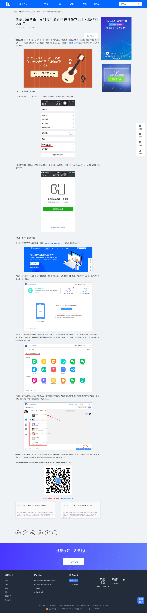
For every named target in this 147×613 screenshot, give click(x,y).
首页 (46, 4)
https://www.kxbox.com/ (52, 243)
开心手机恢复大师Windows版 (44, 580)
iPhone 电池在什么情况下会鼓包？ (42, 505)
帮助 (85, 4)
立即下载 (90, 35)
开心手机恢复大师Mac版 (43, 584)
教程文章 (22, 12)
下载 (59, 4)
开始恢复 (73, 562)
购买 (6, 588)
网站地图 (106, 605)
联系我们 (97, 4)
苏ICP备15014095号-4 (93, 609)
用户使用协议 (96, 605)
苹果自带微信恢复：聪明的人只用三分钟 (89, 505)
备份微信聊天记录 (75, 43)
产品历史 (37, 588)
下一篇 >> (67, 506)
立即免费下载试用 (66, 498)
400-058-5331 (74, 584)
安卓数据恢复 (39, 592)
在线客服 (73, 580)
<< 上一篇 (21, 506)
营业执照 (8, 600)
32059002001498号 (66, 609)
